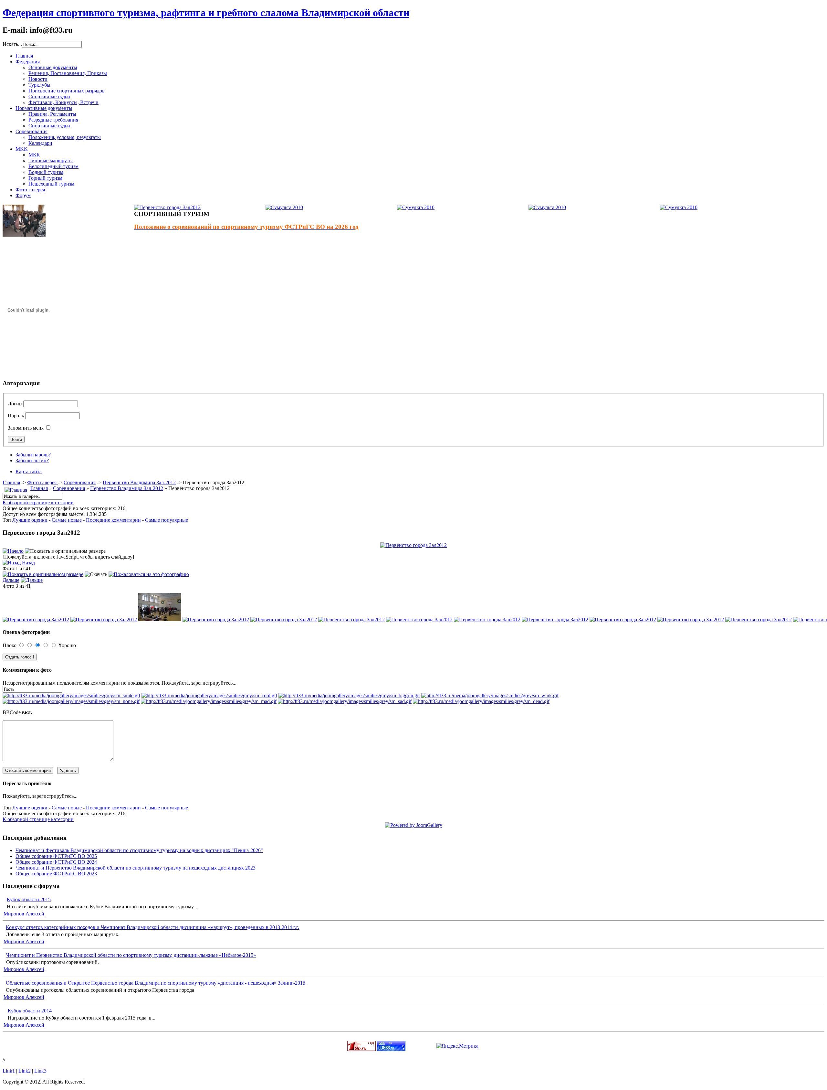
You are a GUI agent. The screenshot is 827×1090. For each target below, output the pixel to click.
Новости (37, 79)
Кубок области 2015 (29, 899)
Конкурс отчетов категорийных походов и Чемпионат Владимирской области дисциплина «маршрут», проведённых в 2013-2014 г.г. (152, 927)
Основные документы (52, 67)
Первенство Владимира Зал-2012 (139, 482)
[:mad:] (209, 701)
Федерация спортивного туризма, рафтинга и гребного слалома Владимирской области (206, 12)
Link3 (40, 1071)
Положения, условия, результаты (64, 137)
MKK (22, 149)
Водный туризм (45, 172)
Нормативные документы (44, 108)
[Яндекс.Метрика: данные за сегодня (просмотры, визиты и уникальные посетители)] (457, 1046)
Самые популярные (166, 520)
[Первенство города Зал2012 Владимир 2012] (413, 545)
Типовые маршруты (50, 160)
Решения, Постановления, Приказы (67, 73)
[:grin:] (349, 695)
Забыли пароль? (33, 454)
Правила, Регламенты (52, 114)
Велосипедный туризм (53, 166)
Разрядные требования (53, 120)
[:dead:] (481, 701)
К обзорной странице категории (38, 502)
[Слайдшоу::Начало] (13, 551)
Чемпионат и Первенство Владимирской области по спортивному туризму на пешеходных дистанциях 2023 (136, 868)
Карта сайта (29, 471)
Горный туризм (45, 178)
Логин (15, 403)
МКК (34, 154)
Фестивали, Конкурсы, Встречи (63, 102)
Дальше (11, 580)
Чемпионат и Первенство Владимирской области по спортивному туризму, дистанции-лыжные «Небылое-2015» (131, 955)
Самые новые (67, 520)
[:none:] (71, 701)
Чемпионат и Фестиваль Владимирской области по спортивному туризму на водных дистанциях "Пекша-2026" (139, 850)
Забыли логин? (32, 460)
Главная (24, 56)
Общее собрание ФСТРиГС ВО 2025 (56, 856)
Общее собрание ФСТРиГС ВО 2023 (56, 873)
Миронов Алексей (24, 913)
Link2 (24, 1071)
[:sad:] (345, 701)
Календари (40, 143)
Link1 (9, 1071)
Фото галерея (30, 189)
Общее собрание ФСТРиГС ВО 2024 (56, 862)
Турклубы (39, 85)
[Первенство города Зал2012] (167, 207)
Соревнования (31, 131)
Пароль (16, 415)
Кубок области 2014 (30, 1010)
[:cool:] (209, 695)
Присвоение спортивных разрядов (66, 90)
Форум (23, 195)
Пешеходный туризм (51, 184)
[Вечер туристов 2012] (24, 235)
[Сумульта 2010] (284, 207)
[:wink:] (490, 695)
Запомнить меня (26, 428)
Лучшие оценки (29, 520)
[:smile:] (71, 695)
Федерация (28, 61)
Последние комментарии (113, 520)
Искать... (12, 44)
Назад (28, 562)
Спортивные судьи (49, 96)
